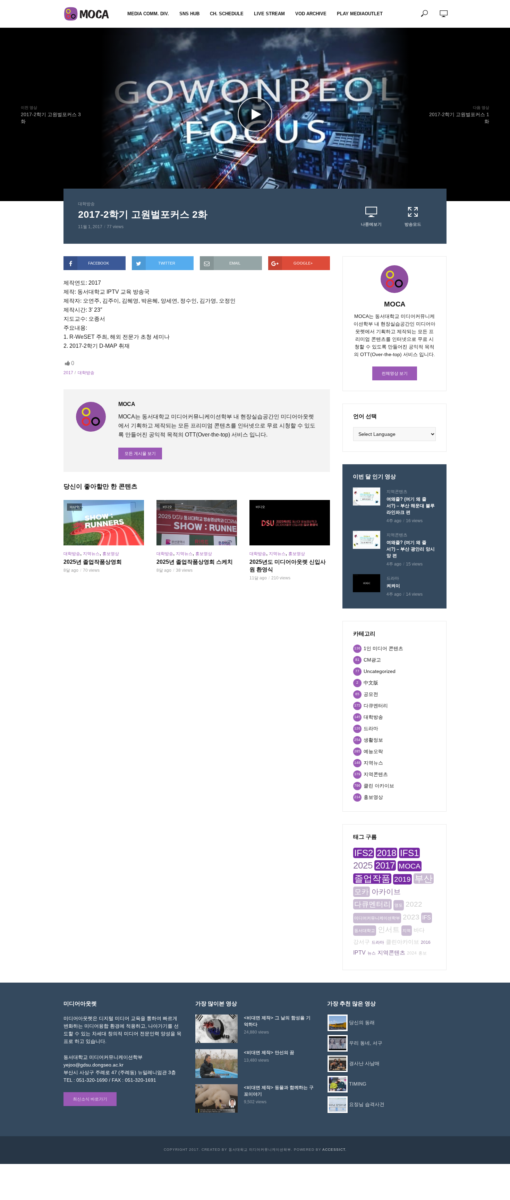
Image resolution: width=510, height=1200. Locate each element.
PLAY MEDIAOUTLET (360, 13)
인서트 (389, 929)
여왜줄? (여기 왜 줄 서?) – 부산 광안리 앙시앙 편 (410, 549)
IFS (426, 918)
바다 (419, 930)
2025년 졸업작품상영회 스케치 (194, 562)
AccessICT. (334, 1149)
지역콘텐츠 (396, 491)
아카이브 (386, 892)
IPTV (359, 953)
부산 (424, 878)
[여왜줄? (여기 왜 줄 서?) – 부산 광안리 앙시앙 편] (366, 540)
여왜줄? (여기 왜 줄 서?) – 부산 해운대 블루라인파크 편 (410, 506)
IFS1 (409, 853)
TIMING (357, 1084)
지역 (406, 930)
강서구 (361, 942)
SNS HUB (189, 13)
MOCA (409, 866)
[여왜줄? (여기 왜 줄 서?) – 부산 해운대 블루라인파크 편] (366, 496)
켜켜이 (393, 585)
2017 (68, 372)
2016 (426, 942)
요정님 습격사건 (366, 1104)
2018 (386, 853)
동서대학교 (364, 930)
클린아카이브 (402, 942)
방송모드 (413, 224)
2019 (402, 879)
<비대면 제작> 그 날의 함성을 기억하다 (277, 1021)
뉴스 (371, 953)
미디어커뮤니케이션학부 (377, 918)
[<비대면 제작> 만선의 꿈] (216, 1063)
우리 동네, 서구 (365, 1043)
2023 (411, 917)
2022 (414, 904)
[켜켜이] (366, 583)
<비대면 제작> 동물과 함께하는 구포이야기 (279, 1091)
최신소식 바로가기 (90, 1099)
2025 (363, 865)
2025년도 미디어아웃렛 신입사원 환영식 (287, 565)
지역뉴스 (91, 553)
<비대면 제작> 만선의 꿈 (269, 1052)
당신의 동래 (362, 1022)
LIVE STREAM (269, 13)
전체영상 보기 (395, 373)
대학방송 (86, 203)
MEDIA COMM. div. (148, 13)
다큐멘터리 (372, 904)
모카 (361, 892)
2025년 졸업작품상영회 (92, 562)
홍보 (422, 953)
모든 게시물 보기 (140, 453)
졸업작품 (372, 878)
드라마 (392, 578)
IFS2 (363, 853)
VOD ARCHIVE (310, 13)
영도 (398, 905)
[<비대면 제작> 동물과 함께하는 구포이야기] (216, 1098)
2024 (412, 953)
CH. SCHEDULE (227, 13)
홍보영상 (110, 553)
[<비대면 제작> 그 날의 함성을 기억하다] (216, 1029)
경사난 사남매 (364, 1063)
